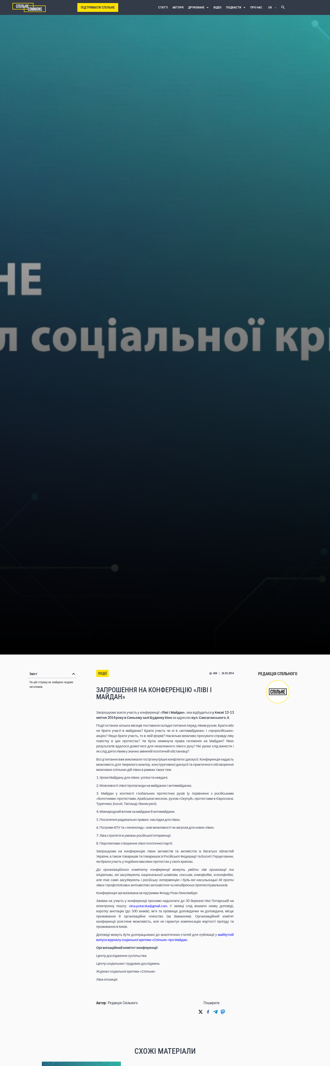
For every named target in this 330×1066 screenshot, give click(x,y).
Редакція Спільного (123, 1003)
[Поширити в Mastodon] (223, 1012)
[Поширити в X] (200, 1012)
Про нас (256, 7)
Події (102, 673)
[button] (73, 673)
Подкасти (233, 7)
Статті (163, 7)
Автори (178, 7)
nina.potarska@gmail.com (148, 906)
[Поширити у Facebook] (208, 1012)
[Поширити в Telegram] (215, 1012)
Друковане (196, 7)
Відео (218, 7)
